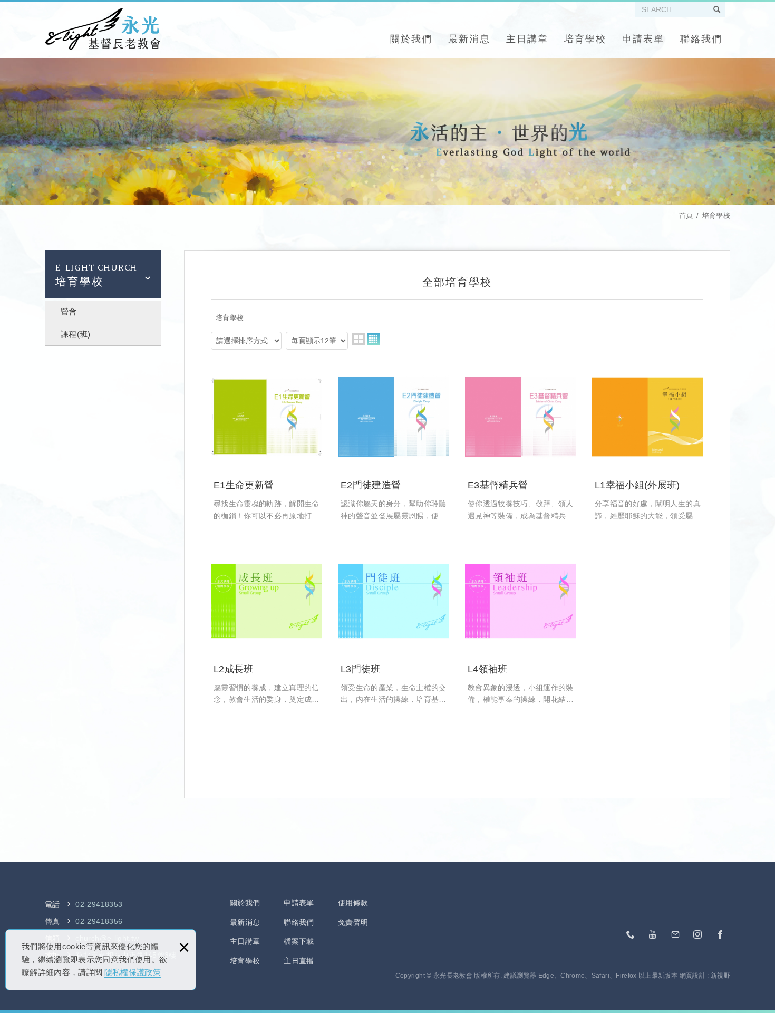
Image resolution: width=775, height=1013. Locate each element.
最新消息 (469, 39)
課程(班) (76, 334)
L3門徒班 (393, 625)
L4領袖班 (520, 625)
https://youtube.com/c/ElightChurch (653, 935)
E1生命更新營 (266, 441)
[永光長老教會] (102, 29)
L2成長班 (266, 625)
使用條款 (353, 903)
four (373, 339)
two (358, 339)
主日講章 (527, 39)
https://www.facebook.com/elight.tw (720, 935)
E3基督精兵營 (520, 441)
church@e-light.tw (675, 935)
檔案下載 (299, 941)
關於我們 (411, 39)
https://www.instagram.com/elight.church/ (698, 935)
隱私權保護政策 (132, 972)
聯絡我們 (701, 39)
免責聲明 (353, 922)
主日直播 (299, 961)
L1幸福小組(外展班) (647, 441)
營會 (69, 311)
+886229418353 (631, 935)
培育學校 (585, 39)
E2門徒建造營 (393, 441)
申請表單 (643, 39)
